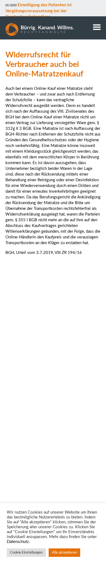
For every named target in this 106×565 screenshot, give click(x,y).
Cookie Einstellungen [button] (26, 552)
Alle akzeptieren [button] (64, 552)
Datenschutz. (18, 542)
